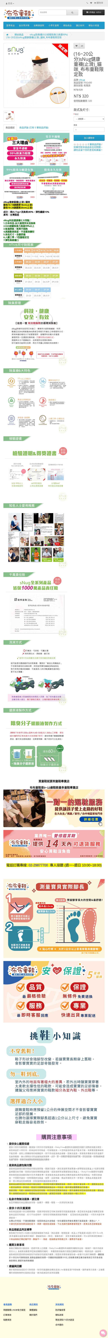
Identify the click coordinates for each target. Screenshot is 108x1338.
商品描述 (10, 127)
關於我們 (33, 1314)
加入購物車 (89, 137)
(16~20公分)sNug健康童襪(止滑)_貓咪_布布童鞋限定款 (34, 37)
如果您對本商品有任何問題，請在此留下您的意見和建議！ (88, 149)
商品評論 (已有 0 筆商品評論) (34, 127)
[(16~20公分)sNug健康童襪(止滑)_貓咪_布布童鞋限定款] (36, 75)
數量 (75, 125)
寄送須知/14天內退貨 (64, 1319)
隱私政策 (59, 1314)
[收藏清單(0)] (91, 2)
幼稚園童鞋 (39, 25)
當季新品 (10, 25)
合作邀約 (59, 1324)
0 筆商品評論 (94, 144)
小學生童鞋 (54, 25)
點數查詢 (7, 1319)
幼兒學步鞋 (24, 25)
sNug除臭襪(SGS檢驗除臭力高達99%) (49, 34)
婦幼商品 (67, 25)
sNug (82, 79)
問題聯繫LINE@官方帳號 (14, 1310)
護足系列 (80, 25)
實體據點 (33, 1310)
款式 (76, 114)
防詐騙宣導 (60, 1310)
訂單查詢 (7, 1314)
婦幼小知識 (94, 25)
